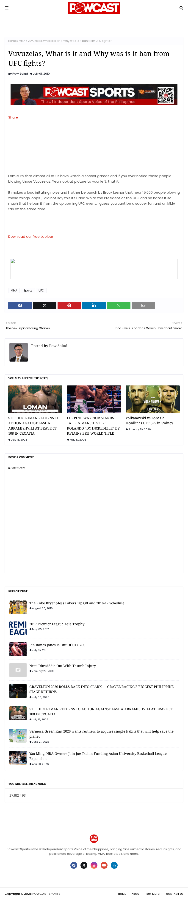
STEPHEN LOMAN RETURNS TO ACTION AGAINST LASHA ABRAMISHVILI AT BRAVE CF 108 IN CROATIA (33, 426)
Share (13, 117)
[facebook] (73, 865)
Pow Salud (20, 73)
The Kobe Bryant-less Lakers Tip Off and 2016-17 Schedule (76, 603)
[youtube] (104, 865)
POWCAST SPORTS (46, 894)
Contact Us (174, 894)
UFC (41, 290)
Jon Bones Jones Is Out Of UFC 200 (57, 644)
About (136, 894)
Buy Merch (154, 894)
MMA (22, 41)
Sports (27, 290)
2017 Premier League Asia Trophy (56, 624)
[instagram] (94, 865)
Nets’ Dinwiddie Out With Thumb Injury (62, 665)
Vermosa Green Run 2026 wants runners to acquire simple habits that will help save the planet (101, 734)
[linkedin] (114, 865)
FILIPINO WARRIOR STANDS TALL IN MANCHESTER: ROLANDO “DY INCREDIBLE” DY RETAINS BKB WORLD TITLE (93, 426)
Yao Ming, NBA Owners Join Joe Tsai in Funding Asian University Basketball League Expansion (98, 756)
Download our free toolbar (30, 236)
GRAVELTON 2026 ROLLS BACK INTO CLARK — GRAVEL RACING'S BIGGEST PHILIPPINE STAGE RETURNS (101, 689)
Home (12, 41)
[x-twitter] (83, 865)
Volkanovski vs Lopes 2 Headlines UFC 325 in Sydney (149, 420)
